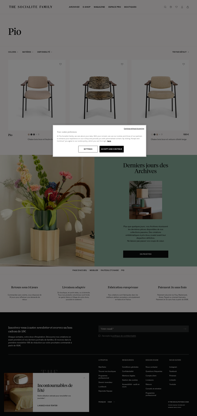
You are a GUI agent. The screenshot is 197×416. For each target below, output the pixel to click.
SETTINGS (88, 149)
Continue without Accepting (134, 129)
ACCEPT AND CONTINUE (111, 149)
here (109, 141)
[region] (99, 141)
